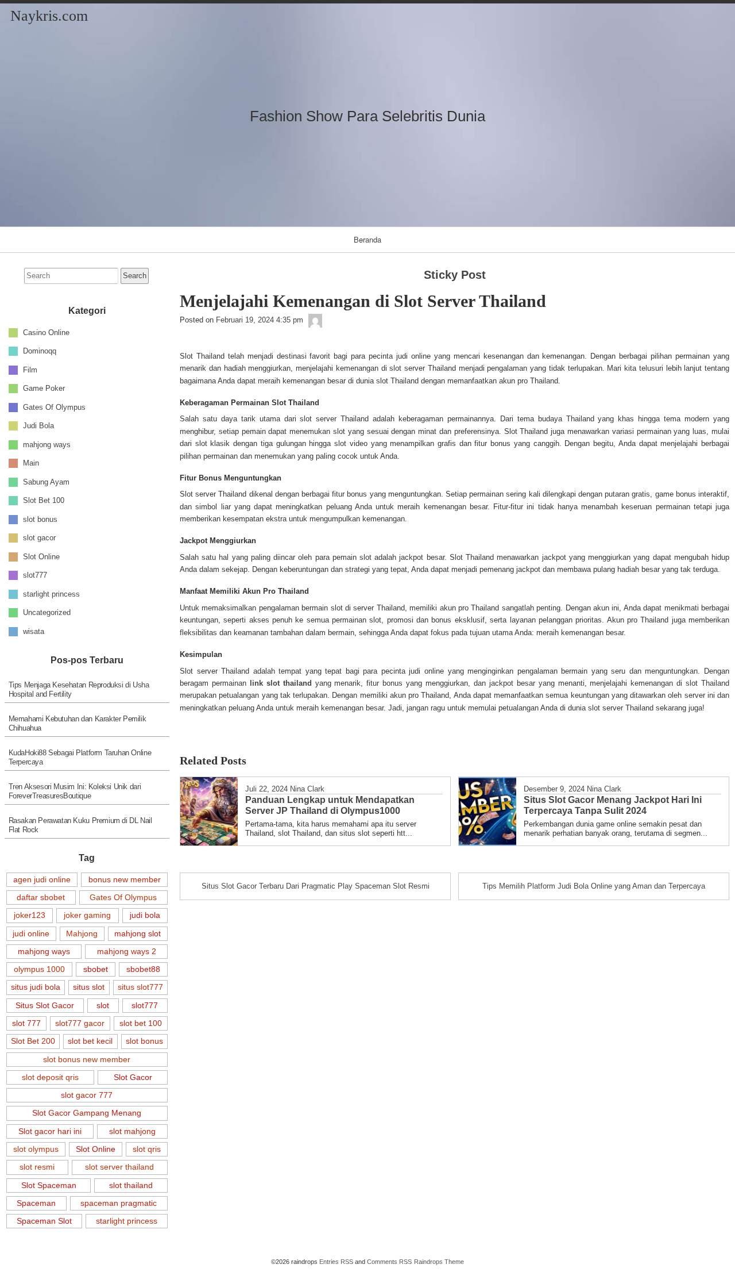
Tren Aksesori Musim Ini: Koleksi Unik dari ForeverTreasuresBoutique (75, 791)
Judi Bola (38, 425)
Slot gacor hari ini (50, 1131)
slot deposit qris (50, 1077)
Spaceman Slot (44, 1220)
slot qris (147, 1149)
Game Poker (44, 388)
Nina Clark (307, 789)
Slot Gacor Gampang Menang (86, 1112)
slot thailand (131, 1185)
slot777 (35, 575)
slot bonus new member (86, 1059)
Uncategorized (47, 612)
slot (102, 1005)
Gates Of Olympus (54, 406)
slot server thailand (119, 1166)
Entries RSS (336, 1261)
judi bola (145, 915)
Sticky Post (455, 274)
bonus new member (124, 879)
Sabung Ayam (46, 481)
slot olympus (36, 1149)
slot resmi (37, 1166)
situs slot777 (140, 987)
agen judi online (42, 879)
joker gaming (87, 915)
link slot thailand (281, 683)
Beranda (367, 239)
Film (30, 369)
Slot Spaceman (48, 1185)
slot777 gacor (80, 1023)
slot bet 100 (140, 1023)
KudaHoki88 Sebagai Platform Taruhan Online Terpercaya (80, 757)
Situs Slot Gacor (45, 1005)
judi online (31, 933)
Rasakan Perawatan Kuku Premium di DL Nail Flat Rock (80, 825)
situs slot (89, 987)
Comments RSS (389, 1261)
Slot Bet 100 (43, 500)
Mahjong (82, 933)
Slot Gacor (133, 1077)
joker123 (29, 915)
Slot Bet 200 (33, 1041)
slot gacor (39, 537)
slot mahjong (132, 1131)
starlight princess (51, 593)
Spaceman (36, 1203)
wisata (33, 631)
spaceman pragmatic (118, 1203)
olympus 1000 (39, 969)
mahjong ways (47, 444)
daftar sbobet (41, 897)
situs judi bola (35, 987)
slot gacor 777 (87, 1095)
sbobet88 (143, 969)
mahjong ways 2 (126, 951)
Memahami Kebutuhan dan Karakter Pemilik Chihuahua (77, 723)
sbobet (95, 969)
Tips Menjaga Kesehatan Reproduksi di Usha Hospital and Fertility (79, 689)
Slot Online (41, 556)
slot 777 (26, 1023)
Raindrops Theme (439, 1261)
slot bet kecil (90, 1041)
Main (31, 463)
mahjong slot (137, 933)
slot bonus (40, 518)
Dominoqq (39, 351)
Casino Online (46, 332)
